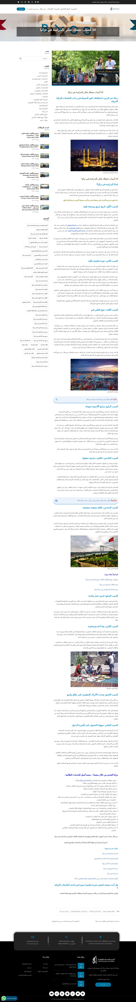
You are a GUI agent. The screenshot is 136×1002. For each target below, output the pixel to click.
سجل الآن (21, 9)
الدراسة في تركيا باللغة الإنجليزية (38, 102)
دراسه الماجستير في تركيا (41, 323)
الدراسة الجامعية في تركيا (110, 853)
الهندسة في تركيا (28, 276)
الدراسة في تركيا (112, 873)
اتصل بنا (30, 9)
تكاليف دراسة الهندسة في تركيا (40, 298)
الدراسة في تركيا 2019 (95, 911)
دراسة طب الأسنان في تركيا (41, 319)
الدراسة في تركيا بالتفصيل (69, 983)
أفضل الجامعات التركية (108, 911)
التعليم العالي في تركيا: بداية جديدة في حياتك (99, 399)
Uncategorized (43, 73)
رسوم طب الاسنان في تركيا (41, 340)
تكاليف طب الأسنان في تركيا (40, 302)
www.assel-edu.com (32, 943)
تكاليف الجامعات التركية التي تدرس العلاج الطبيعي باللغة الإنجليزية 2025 (96, 878)
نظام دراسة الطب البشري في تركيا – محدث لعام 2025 (93, 500)
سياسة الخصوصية (26, 964)
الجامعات (50, 9)
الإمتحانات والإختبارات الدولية (39, 93)
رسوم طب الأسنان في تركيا (41, 336)
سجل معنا (103, 984)
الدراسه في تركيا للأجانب (41, 259)
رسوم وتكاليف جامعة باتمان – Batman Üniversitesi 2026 (29, 165)
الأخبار (46, 82)
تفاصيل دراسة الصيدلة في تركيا (40, 285)
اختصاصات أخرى (42, 76)
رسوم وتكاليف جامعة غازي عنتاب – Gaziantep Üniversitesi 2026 (30, 135)
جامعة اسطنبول (26, 302)
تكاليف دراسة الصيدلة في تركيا (40, 293)
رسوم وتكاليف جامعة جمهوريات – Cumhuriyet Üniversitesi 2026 (30, 187)
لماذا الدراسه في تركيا (42, 362)
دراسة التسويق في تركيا (110, 868)
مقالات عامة (44, 120)
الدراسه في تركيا (64, 911)
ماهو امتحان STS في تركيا (110, 863)
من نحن (36, 9)
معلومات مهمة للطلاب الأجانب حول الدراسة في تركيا (102, 579)
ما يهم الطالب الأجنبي (41, 114)
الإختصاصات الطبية (42, 88)
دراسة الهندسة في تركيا (42, 315)
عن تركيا (43, 9)
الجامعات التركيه (32, 238)
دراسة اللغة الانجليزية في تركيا (40, 306)
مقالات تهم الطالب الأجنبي (40, 117)
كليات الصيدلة (44, 344)
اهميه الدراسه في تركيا (42, 281)
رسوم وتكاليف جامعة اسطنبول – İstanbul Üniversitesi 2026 (29, 146)
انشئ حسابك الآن (85, 900)
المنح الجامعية (65, 9)
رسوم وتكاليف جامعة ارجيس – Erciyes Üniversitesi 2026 (29, 197)
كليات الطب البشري (42, 349)
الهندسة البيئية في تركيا (42, 276)
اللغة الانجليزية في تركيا (27, 268)
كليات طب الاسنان (28, 353)
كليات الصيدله (34, 344)
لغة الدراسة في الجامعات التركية (39, 357)
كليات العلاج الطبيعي (29, 349)
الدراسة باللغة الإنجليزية (40, 99)
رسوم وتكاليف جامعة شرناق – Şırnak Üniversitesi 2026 (29, 155)
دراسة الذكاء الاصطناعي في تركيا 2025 (106, 589)
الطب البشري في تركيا (42, 268)
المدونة (56, 9)
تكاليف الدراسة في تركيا (42, 289)
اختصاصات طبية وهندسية (40, 79)
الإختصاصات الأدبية (42, 85)
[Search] (21, 58)
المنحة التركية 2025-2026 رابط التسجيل (106, 858)
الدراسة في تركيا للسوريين (41, 255)
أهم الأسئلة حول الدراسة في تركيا (39, 234)
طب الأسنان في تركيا (25, 340)
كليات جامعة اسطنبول (42, 353)
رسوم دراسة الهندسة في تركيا (40, 332)
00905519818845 (64, 941)
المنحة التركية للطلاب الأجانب (40, 272)
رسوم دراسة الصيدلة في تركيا (40, 327)
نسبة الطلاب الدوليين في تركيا (109, 584)
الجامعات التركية (43, 238)
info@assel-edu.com (33, 941)
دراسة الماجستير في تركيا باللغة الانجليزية (37, 310)
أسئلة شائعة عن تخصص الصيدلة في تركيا (37, 225)
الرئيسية (74, 9)
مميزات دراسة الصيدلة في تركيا (40, 366)
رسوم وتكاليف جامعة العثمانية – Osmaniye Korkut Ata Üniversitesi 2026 (29, 175)
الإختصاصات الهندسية (41, 90)
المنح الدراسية (43, 108)
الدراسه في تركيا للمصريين (41, 263)
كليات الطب (25, 344)
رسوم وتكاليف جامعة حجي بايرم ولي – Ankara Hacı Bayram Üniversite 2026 (30, 208)
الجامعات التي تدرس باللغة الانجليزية (39, 242)
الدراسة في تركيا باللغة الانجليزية (79, 911)
